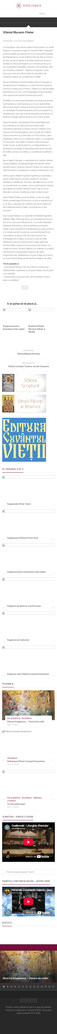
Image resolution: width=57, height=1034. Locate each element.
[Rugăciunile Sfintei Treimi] (28, 490)
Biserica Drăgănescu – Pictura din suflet (25, 721)
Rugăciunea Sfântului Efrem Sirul (22, 538)
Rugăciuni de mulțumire (18, 640)
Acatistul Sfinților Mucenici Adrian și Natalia (36, 329)
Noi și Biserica (13, 718)
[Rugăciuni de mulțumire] (28, 626)
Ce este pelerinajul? (16, 804)
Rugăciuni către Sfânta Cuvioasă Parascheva (28, 674)
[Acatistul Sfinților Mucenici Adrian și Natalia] (41, 315)
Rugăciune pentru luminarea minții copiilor (26, 572)
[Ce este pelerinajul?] (28, 785)
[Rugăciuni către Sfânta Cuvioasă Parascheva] (28, 660)
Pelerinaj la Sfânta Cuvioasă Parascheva (26, 761)
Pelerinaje (27, 718)
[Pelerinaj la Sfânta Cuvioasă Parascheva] (28, 745)
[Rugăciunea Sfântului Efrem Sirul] (28, 524)
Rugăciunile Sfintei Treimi (19, 504)
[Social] (28, 1022)
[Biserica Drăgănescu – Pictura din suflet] (28, 705)
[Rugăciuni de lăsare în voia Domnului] (28, 592)
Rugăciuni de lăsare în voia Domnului (24, 606)
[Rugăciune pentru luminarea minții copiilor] (15, 315)
